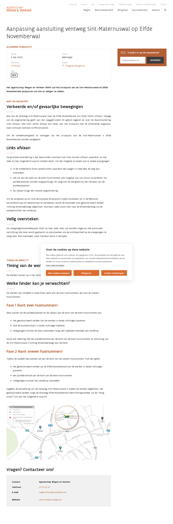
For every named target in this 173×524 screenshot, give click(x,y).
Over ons (73, 4)
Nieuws (84, 4)
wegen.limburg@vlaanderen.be (52, 492)
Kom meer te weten (55, 265)
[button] (165, 10)
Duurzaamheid (139, 9)
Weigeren (86, 273)
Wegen (87, 9)
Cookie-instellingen (114, 273)
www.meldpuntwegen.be (50, 499)
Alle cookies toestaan (59, 273)
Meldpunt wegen (125, 4)
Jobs (93, 4)
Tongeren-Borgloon (75, 65)
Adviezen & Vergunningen (146, 4)
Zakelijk (156, 9)
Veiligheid (122, 9)
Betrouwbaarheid (104, 9)
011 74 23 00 (44, 487)
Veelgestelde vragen (107, 4)
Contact (163, 4)
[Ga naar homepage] (18, 9)
